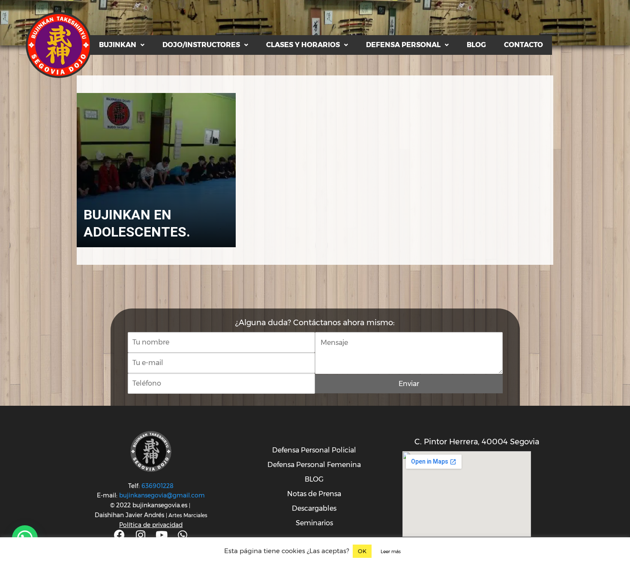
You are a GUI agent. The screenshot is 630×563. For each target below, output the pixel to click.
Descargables (314, 508)
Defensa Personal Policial (314, 450)
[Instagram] (140, 535)
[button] (121, 45)
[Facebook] (119, 535)
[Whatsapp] (182, 535)
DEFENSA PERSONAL (403, 45)
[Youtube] (161, 535)
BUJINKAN (117, 45)
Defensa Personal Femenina (314, 465)
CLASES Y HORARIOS (303, 45)
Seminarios (314, 523)
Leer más (391, 551)
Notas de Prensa (314, 494)
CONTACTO (523, 45)
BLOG (476, 45)
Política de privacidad (151, 524)
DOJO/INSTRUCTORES (201, 45)
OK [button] (362, 551)
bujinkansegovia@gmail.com (162, 495)
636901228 (157, 485)
